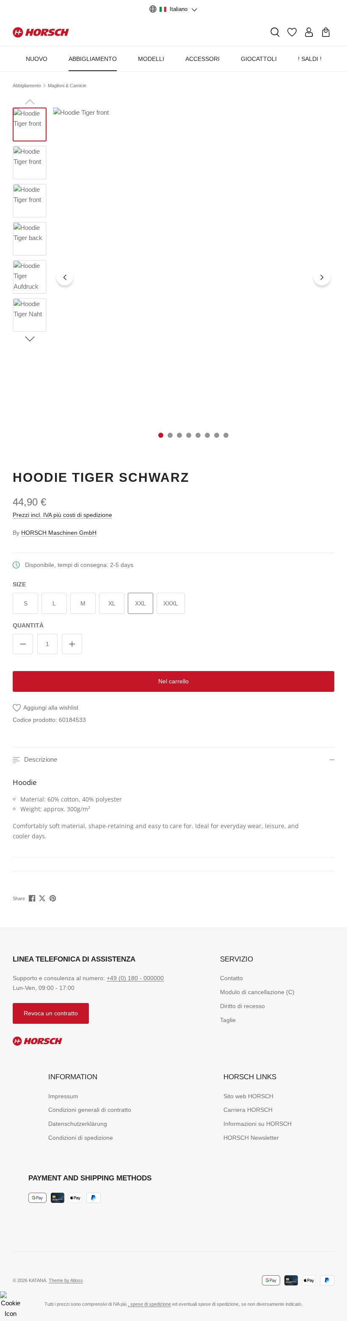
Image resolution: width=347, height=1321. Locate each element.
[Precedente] (64, 276)
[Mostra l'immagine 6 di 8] (207, 435)
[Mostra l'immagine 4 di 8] (188, 435)
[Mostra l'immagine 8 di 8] (226, 435)
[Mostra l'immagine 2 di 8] (170, 435)
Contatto (231, 978)
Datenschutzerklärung (77, 1123)
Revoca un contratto (51, 1013)
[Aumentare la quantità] (72, 644)
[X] (43, 898)
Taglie (228, 1020)
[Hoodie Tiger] (193, 318)
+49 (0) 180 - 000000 (135, 978)
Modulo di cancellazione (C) (257, 992)
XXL (140, 603)
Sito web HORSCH (248, 1096)
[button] (173, 759)
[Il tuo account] (308, 32)
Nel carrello (173, 681)
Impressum (63, 1096)
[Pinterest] (54, 898)
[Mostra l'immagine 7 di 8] (216, 435)
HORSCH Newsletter (251, 1137)
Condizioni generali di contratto (89, 1109)
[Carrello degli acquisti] (325, 32)
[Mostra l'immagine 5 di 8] (198, 435)
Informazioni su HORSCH (257, 1123)
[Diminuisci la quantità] (23, 644)
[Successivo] (322, 276)
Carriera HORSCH (248, 1109)
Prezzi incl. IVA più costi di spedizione (62, 514)
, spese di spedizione (149, 1304)
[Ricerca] (275, 32)
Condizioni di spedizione (80, 1137)
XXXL (170, 603)
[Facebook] (33, 898)
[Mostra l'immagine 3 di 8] (179, 435)
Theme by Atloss (66, 1280)
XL (112, 603)
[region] (173, 277)
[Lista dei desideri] (292, 32)
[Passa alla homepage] (41, 32)
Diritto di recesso (242, 1006)
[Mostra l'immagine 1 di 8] (160, 435)
